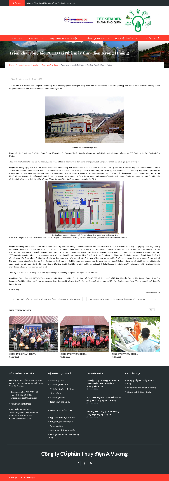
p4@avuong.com (23, 418)
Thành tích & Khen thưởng (139, 392)
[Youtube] (84, 463)
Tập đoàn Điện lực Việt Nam (63, 417)
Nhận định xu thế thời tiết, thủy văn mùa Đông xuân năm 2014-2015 (116, 299)
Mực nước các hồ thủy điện (62, 430)
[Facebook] (78, 463)
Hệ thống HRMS (57, 397)
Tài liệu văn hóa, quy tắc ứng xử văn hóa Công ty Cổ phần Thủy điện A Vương (48, 299)
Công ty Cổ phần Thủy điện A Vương (84, 454)
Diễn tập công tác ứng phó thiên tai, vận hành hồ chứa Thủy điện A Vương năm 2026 (103, 383)
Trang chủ (16, 38)
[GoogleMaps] (91, 463)
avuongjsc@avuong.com (26, 398)
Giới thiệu (34, 38)
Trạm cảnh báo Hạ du (60, 401)
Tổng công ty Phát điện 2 (61, 421)
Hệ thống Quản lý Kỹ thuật (62, 389)
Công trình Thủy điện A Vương (141, 387)
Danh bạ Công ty (57, 426)
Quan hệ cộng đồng (19, 79)
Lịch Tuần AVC (57, 393)
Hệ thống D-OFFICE (59, 384)
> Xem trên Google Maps (20, 404)
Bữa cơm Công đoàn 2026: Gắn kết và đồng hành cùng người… (51, 3)
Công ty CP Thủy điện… (73, 354)
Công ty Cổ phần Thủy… (22, 354)
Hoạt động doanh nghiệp (63, 38)
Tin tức (148, 38)
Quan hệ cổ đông (124, 38)
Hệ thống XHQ (57, 380)
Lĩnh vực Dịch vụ (96, 38)
